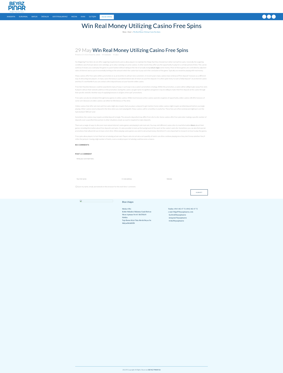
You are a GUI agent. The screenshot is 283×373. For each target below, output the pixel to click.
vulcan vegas (155, 68)
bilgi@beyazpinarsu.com (183, 211)
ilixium (193, 125)
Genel (129, 32)
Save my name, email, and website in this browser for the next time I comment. (106, 187)
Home (124, 32)
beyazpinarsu (181, 214)
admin (98, 54)
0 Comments (106, 54)
